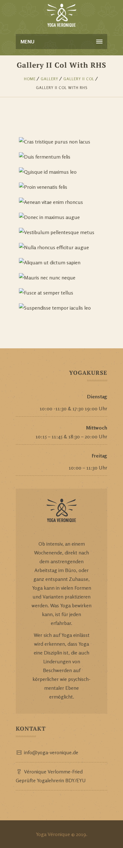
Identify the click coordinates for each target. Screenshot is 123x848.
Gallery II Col (78, 78)
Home (30, 78)
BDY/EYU (75, 780)
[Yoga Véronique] (62, 15)
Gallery (49, 78)
